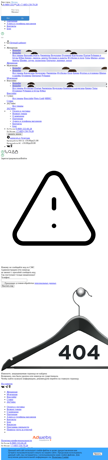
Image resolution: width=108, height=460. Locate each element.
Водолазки (56, 55)
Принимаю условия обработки (30, 283)
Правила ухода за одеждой (19, 429)
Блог (9, 28)
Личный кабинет (17, 42)
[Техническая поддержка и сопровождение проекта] (41, 440)
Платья (86, 55)
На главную (7, 384)
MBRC (48, 98)
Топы (87, 58)
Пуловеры (66, 55)
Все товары (17, 55)
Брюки (76, 73)
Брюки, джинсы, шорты (36, 58)
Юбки (21, 58)
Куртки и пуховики (89, 73)
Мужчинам (12, 78)
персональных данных (45, 283)
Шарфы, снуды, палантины (33, 60)
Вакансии (11, 424)
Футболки (62, 73)
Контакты (11, 26)
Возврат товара (19, 113)
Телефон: (5, 277)
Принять (97, 454)
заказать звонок (14, 134)
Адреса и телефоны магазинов (21, 23)
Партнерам (12, 21)
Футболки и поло (76, 58)
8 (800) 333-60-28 (11, 4)
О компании (18, 116)
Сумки (10, 101)
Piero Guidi (39, 98)
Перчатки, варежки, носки (59, 60)
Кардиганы (77, 55)
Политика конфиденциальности (16, 440)
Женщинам (12, 63)
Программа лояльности (18, 427)
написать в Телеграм (20, 138)
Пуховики (17, 91)
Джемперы (45, 55)
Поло (69, 73)
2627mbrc (11, 108)
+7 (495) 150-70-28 (29, 4)
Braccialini (11, 93)
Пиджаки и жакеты (58, 58)
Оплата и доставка (21, 111)
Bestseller (16, 50)
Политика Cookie (60, 457)
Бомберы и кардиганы (74, 88)
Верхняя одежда (31, 55)
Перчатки (36, 75)
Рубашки (46, 75)
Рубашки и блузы (31, 91)
